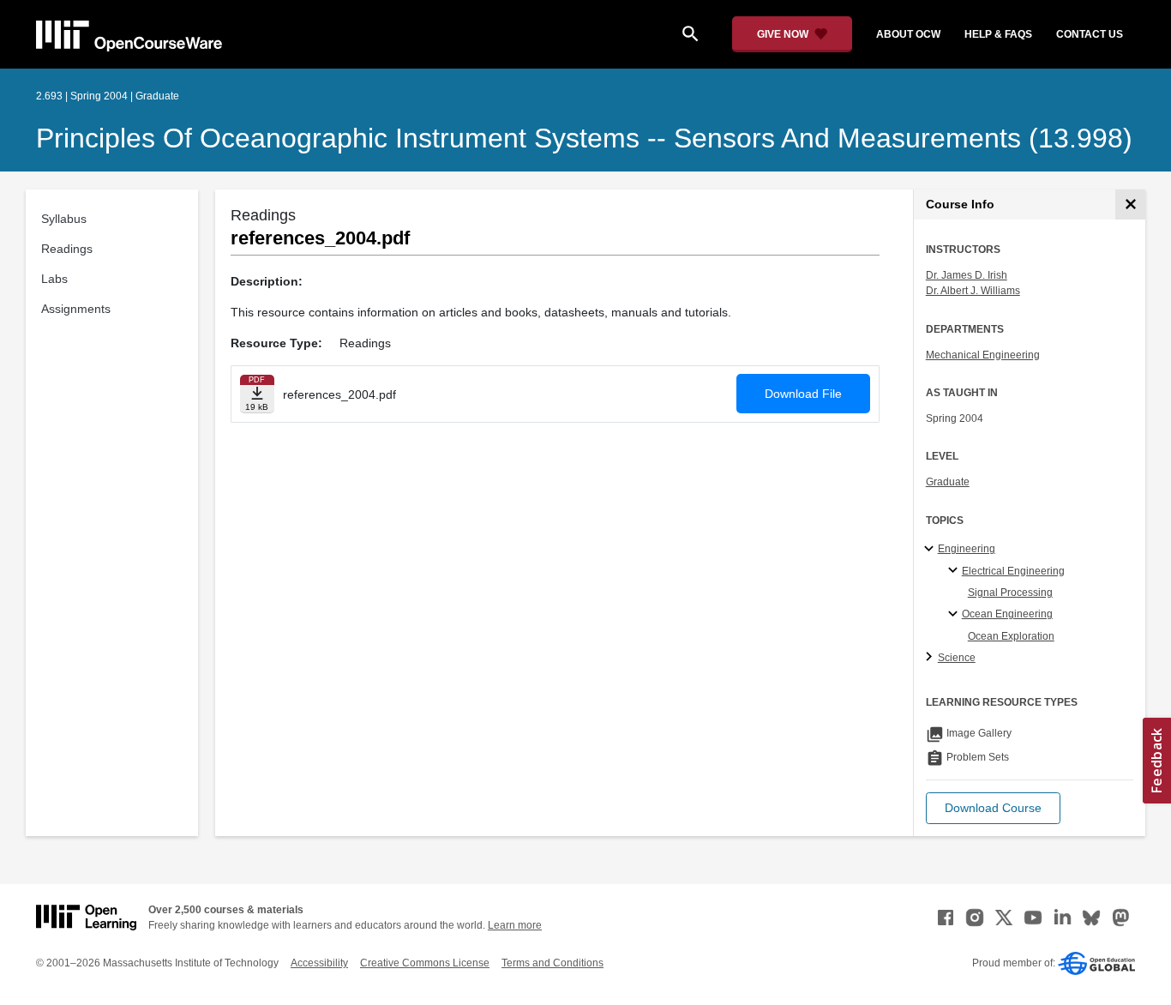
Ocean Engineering (1007, 614)
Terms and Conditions (552, 963)
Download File (803, 393)
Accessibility (319, 963)
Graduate (948, 482)
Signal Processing (1010, 593)
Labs (54, 279)
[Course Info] (1130, 205)
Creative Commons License (424, 963)
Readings (67, 249)
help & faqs (998, 34)
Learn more (515, 925)
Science (957, 658)
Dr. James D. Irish (966, 275)
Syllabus (64, 219)
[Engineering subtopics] (931, 550)
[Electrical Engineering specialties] (955, 571)
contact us (1089, 34)
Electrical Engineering (1013, 571)
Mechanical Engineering (983, 355)
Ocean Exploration (1011, 636)
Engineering (966, 549)
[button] (993, 808)
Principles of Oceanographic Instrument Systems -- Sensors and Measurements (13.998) (584, 138)
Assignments (76, 309)
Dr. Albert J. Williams (973, 291)
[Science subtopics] (931, 658)
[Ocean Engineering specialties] (955, 615)
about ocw (908, 34)
